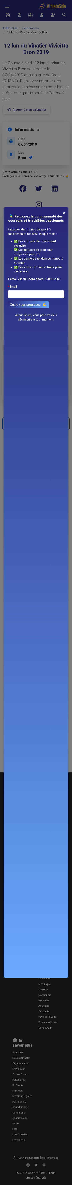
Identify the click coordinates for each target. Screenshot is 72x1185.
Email (13, 286)
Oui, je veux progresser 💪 (28, 305)
